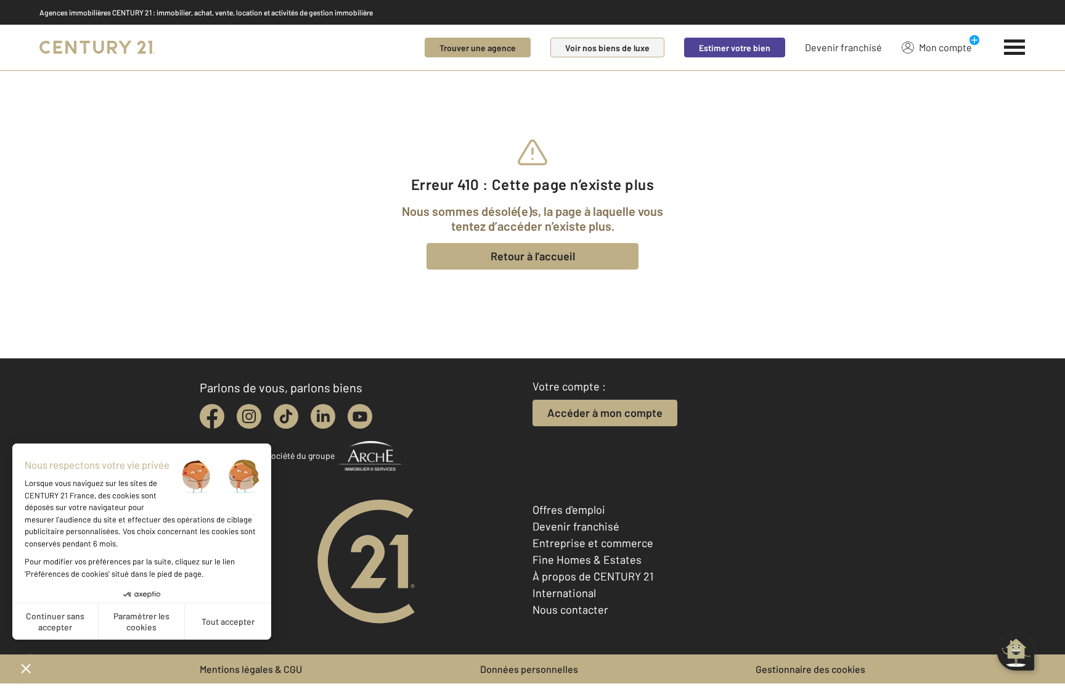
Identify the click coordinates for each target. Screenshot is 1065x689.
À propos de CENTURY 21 (592, 576)
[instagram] (249, 416)
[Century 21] (97, 47)
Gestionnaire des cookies (810, 669)
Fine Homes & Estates (587, 559)
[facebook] (212, 416)
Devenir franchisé (843, 47)
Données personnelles (529, 669)
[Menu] (1015, 47)
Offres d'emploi (568, 509)
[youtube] (360, 416)
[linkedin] (323, 416)
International (564, 593)
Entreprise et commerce (592, 543)
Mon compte (945, 47)
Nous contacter (570, 609)
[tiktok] (286, 416)
